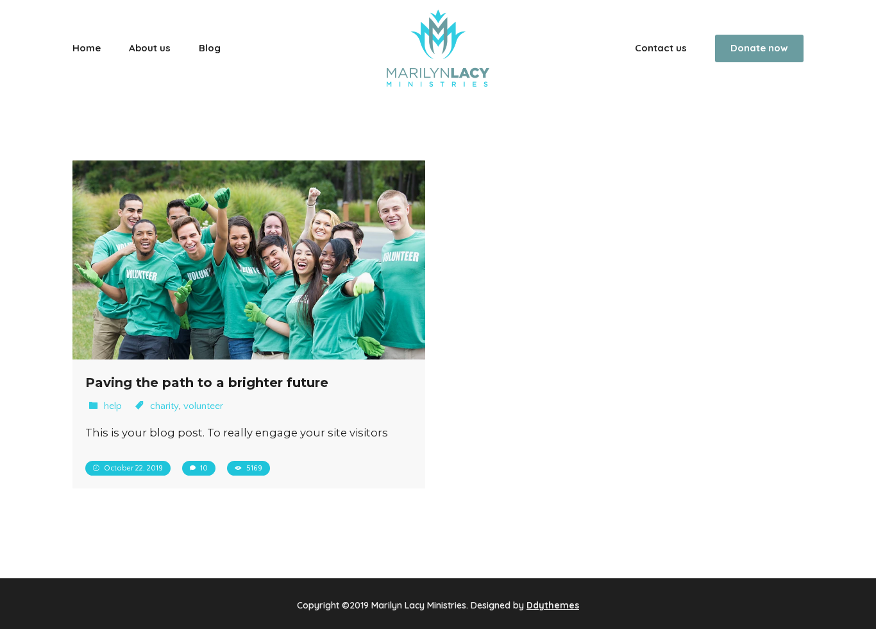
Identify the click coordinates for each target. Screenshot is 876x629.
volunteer (203, 406)
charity (164, 406)
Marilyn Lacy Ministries (418, 605)
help (113, 406)
